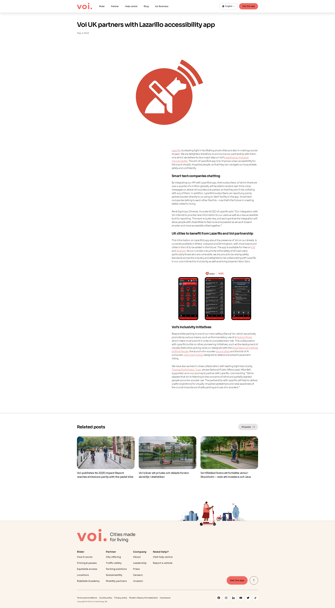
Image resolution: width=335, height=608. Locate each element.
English (228, 6)
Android (181, 250)
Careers (138, 575)
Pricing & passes (87, 563)
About (137, 557)
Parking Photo (244, 337)
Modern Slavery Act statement (143, 598)
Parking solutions (116, 569)
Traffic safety (114, 563)
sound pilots (223, 351)
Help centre (131, 6)
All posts (246, 427)
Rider (102, 6)
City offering (113, 557)
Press (136, 569)
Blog (146, 6)
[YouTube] (240, 597)
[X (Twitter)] (248, 597)
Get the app (248, 6)
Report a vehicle (162, 563)
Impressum (165, 598)
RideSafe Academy (88, 581)
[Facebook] (218, 597)
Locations (83, 575)
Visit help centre (163, 557)
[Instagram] (226, 597)
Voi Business (161, 6)
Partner (115, 6)
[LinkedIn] (233, 597)
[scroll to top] (254, 580)
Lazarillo (176, 150)
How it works (85, 557)
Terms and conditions (87, 598)
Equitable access (87, 569)
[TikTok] (255, 597)
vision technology (193, 355)
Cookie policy (105, 598)
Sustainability (114, 575)
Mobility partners (116, 581)
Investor (138, 581)
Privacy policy (120, 598)
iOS (253, 247)
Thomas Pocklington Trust (186, 369)
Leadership (140, 563)
